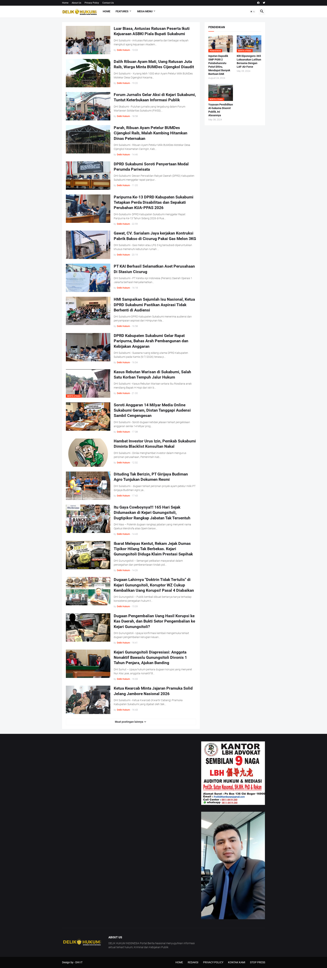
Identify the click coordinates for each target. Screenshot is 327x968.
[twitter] (264, 3)
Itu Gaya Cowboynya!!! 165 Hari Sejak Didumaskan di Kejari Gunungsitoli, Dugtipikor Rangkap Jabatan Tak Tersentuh (152, 512)
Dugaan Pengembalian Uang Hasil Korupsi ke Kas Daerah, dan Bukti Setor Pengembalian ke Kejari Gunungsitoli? (154, 621)
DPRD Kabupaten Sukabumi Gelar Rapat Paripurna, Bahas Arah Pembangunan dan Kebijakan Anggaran (151, 341)
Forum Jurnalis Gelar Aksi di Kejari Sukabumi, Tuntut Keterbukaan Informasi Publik (155, 97)
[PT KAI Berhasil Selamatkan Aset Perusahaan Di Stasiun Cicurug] (88, 278)
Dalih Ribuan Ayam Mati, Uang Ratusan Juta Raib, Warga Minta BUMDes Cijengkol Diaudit (154, 64)
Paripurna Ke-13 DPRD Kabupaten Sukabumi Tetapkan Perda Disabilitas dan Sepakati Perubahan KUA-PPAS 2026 (153, 202)
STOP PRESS (257, 962)
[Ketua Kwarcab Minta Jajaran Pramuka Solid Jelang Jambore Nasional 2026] (88, 700)
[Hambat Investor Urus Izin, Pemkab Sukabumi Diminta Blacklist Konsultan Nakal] (88, 452)
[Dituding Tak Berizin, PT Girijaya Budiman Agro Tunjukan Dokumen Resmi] (88, 486)
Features (122, 11)
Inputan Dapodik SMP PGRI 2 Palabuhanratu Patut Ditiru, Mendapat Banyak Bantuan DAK (219, 64)
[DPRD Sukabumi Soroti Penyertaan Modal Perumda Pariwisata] (88, 175)
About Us (76, 3)
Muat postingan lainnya (129, 721)
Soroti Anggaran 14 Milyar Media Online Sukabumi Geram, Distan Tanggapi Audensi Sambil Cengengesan (152, 410)
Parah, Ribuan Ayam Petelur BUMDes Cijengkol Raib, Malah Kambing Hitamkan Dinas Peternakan (150, 133)
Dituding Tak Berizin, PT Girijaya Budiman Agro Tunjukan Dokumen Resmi (151, 477)
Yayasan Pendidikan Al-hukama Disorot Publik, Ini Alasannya (220, 110)
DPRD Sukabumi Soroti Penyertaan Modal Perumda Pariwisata (151, 167)
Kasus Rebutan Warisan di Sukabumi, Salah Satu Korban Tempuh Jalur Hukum (152, 374)
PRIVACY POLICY (213, 962)
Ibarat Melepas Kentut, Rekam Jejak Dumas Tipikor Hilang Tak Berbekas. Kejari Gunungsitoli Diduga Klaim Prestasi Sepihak (153, 549)
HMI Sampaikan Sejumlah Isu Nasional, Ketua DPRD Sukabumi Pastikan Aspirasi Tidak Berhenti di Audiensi (154, 304)
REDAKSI (193, 962)
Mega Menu (145, 11)
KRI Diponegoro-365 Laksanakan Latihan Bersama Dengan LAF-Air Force (249, 61)
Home (65, 3)
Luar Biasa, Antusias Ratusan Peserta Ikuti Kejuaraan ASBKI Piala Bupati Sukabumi (152, 31)
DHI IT (79, 962)
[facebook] (258, 3)
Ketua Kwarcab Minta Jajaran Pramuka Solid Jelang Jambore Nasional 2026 (153, 691)
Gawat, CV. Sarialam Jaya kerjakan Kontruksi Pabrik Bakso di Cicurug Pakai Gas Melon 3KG (155, 236)
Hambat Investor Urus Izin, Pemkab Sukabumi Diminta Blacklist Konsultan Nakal (155, 444)
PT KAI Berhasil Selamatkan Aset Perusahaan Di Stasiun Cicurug (154, 269)
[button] (252, 11)
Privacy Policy (92, 3)
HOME (179, 962)
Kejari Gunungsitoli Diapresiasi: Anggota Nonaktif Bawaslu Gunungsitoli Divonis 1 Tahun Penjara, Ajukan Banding (150, 657)
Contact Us (108, 3)
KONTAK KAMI (236, 962)
